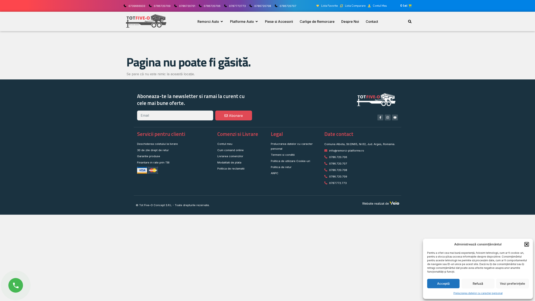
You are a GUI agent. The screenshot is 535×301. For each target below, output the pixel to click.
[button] (527, 244)
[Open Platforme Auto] (256, 21)
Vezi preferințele (512, 284)
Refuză (478, 284)
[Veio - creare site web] (394, 203)
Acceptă (443, 284)
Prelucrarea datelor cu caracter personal (478, 293)
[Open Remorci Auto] (221, 21)
